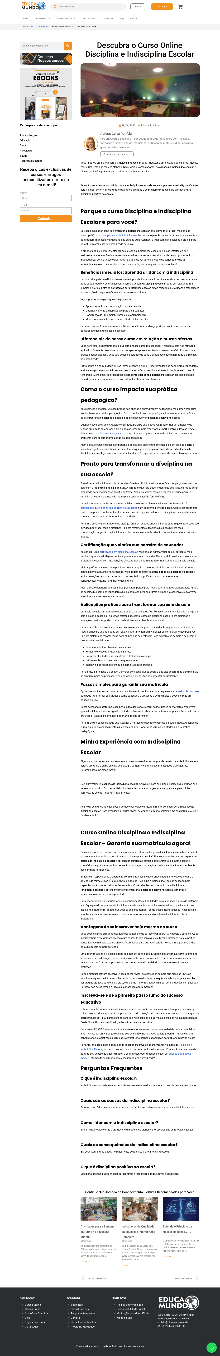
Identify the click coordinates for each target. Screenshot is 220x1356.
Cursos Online (33, 1304)
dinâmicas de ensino (111, 433)
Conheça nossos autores (116, 154)
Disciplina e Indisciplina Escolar (120, 235)
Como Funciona (89, 18)
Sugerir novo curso (35, 1322)
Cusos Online (41, 18)
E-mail (23, 205)
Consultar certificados (83, 1322)
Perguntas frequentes (83, 1313)
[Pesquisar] (68, 46)
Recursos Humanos (31, 160)
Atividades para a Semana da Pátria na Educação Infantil (98, 1232)
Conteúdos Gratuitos (36, 1313)
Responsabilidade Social (131, 1309)
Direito (23, 145)
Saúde (23, 155)
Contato (133, 18)
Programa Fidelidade (83, 1326)
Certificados (107, 18)
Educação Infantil (42, 26)
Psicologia (26, 150)
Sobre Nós (77, 1304)
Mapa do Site (124, 1317)
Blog (122, 18)
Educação (25, 140)
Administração (28, 135)
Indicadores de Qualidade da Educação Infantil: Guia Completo (138, 1232)
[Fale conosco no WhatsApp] (211, 1347)
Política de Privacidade (130, 1304)
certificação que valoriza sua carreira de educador (109, 507)
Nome (23, 192)
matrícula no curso (188, 691)
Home (26, 18)
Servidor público (64, 18)
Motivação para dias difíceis (133, 1313)
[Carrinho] (180, 6)
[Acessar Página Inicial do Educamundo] (33, 6)
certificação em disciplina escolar (118, 551)
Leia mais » (85, 1262)
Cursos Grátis (32, 1309)
